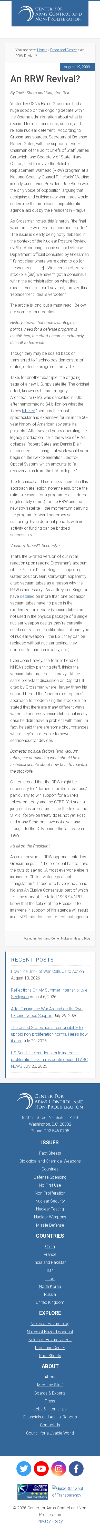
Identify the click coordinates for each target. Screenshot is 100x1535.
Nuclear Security (50, 1201)
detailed (27, 596)
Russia (50, 1294)
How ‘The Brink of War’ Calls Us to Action (47, 971)
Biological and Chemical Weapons (50, 1161)
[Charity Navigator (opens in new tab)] (32, 1492)
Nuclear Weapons (50, 1217)
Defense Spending (50, 1177)
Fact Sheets (50, 1153)
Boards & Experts (50, 1393)
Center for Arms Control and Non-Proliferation (50, 13)
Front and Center (48, 938)
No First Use (50, 1185)
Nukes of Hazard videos (50, 1339)
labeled (28, 410)
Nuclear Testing (50, 1209)
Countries (50, 1169)
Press (50, 1401)
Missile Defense (50, 1225)
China (50, 1246)
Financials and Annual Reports (50, 1417)
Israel (50, 1278)
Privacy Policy (50, 1521)
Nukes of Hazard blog (75, 938)
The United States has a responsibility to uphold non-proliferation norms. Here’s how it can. (49, 1034)
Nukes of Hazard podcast (50, 1331)
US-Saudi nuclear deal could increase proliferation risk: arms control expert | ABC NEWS (49, 1060)
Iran (50, 1270)
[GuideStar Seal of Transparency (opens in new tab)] (67, 1492)
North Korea (50, 1286)
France (50, 1254)
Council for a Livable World (50, 1433)
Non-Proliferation (50, 1193)
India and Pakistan (50, 1262)
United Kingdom (50, 1302)
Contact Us (50, 1424)
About (50, 1377)
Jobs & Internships (50, 1409)
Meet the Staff (50, 1384)
